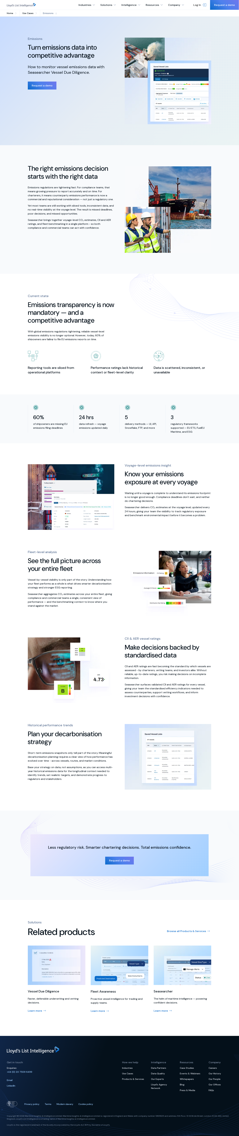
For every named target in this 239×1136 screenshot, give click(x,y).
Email (10, 1080)
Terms (48, 1104)
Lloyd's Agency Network (159, 1086)
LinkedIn (11, 1085)
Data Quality (158, 1073)
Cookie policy (85, 1104)
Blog (182, 1084)
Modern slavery (65, 1104)
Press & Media (187, 1090)
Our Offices (215, 1084)
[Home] (21, 5)
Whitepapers (187, 1079)
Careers (213, 1067)
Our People (214, 1079)
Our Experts (157, 1079)
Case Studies (187, 1067)
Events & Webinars (190, 1073)
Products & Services (133, 1079)
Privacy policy (31, 1104)
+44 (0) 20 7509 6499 (19, 1071)
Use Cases (127, 1073)
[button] (199, 5)
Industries (127, 1067)
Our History (215, 1073)
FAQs (211, 1090)
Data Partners (158, 1067)
